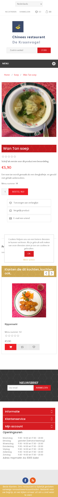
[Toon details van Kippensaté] (29, 300)
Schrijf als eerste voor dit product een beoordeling (25, 161)
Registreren (10, 12)
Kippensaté (11, 324)
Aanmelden (24, 12)
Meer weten (29, 260)
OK (29, 254)
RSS (33, 480)
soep (4, 252)
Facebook (25, 480)
